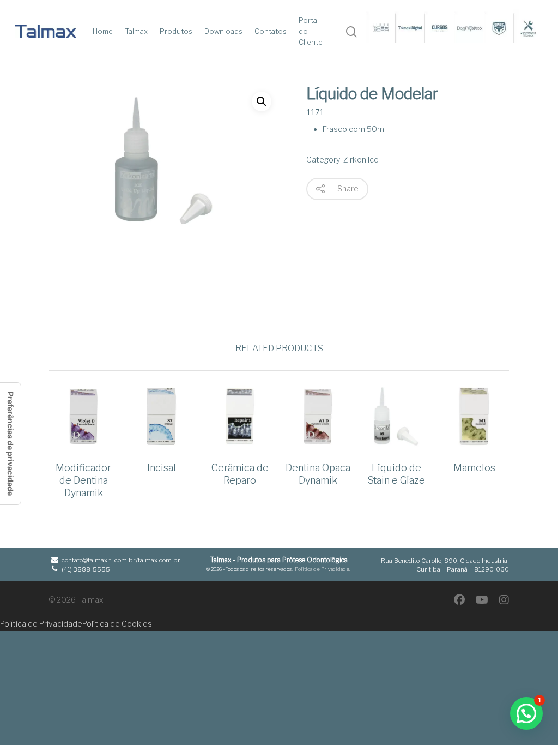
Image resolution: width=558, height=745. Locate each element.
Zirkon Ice (361, 159)
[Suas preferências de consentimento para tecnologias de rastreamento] (10, 443)
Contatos (270, 31)
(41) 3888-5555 (85, 569)
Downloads (223, 31)
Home (103, 31)
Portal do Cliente (311, 31)
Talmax (136, 31)
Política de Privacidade (41, 623)
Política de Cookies (117, 623)
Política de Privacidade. (322, 569)
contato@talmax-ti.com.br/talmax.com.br (120, 560)
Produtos (176, 31)
